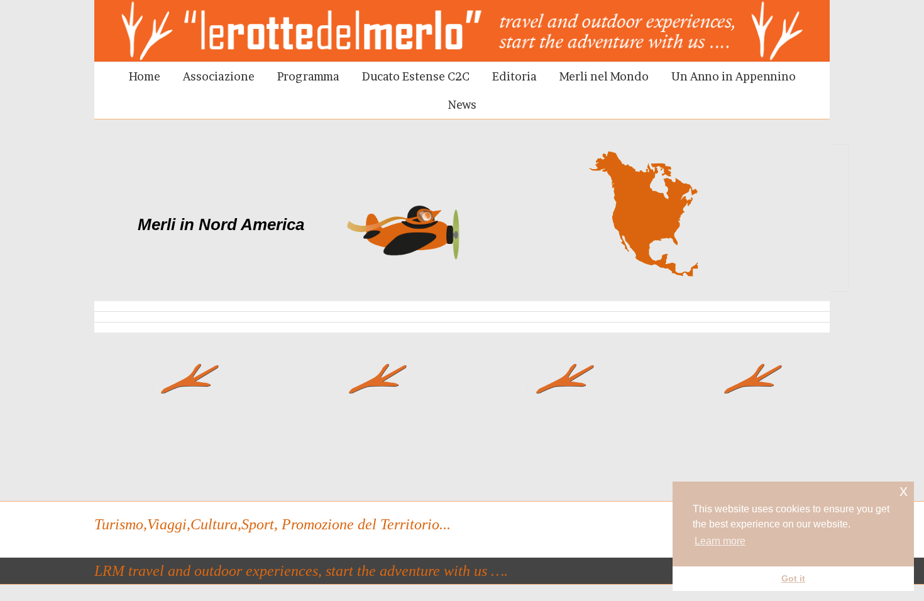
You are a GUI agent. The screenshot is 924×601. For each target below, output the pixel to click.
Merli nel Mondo (604, 76)
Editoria (514, 76)
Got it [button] (793, 578)
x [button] (903, 491)
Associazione (219, 76)
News (462, 104)
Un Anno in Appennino (733, 76)
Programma (308, 76)
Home (144, 76)
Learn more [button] (720, 541)
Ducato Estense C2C (416, 76)
